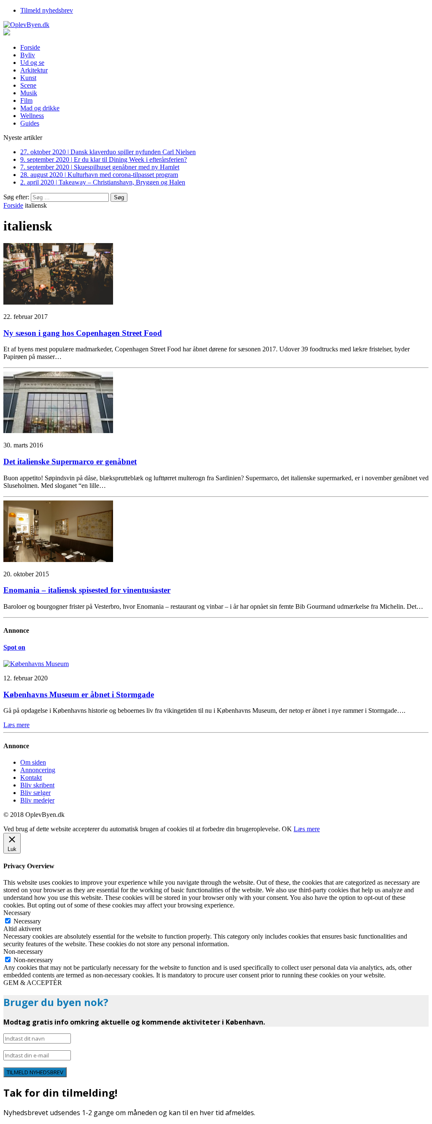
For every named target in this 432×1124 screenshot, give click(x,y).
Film (26, 100)
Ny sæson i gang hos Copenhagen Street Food (82, 333)
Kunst (28, 77)
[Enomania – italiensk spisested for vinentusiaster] (58, 559)
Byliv (27, 55)
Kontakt (31, 777)
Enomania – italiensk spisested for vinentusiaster (86, 590)
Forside (30, 47)
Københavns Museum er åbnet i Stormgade (78, 694)
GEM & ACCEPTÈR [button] (32, 982)
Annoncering (37, 769)
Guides (29, 123)
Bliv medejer (37, 800)
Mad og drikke (39, 108)
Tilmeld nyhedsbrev (46, 10)
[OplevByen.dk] (216, 25)
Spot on (14, 647)
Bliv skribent (37, 785)
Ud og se (32, 62)
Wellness (32, 115)
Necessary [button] (17, 912)
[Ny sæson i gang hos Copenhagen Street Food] (58, 302)
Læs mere (307, 828)
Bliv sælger (35, 792)
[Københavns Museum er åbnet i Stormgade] (36, 663)
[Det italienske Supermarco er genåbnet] (58, 430)
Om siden (33, 762)
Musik (28, 92)
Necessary (27, 921)
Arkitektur (34, 70)
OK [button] (287, 828)
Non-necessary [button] (23, 951)
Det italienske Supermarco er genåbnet (70, 461)
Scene (28, 85)
